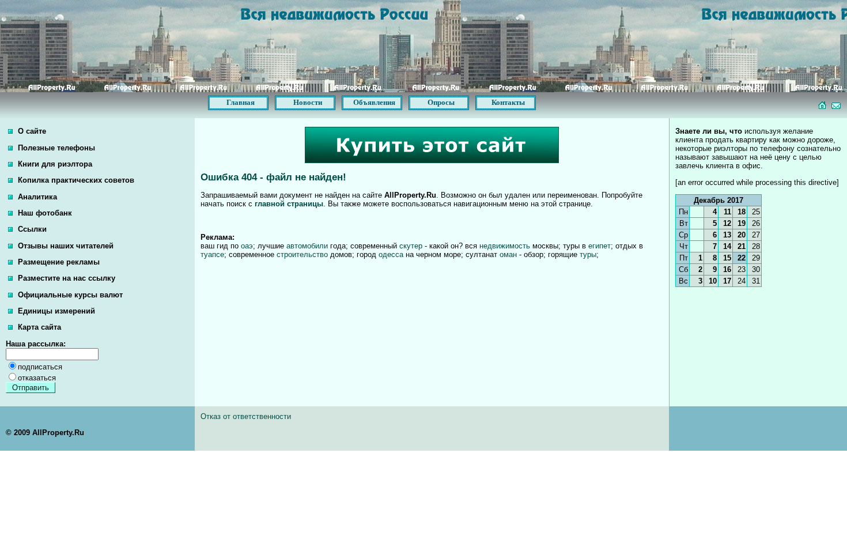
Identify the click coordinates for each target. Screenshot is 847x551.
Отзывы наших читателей (65, 245)
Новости (307, 102)
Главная (240, 102)
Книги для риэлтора (54, 164)
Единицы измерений (55, 311)
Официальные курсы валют (69, 294)
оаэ (247, 245)
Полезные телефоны (55, 148)
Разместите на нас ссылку (65, 278)
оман (508, 254)
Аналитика (36, 197)
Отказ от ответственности (246, 416)
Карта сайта (38, 327)
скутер (410, 245)
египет (599, 245)
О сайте (31, 131)
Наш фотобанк (44, 213)
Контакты (508, 102)
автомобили (307, 245)
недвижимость (504, 245)
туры (588, 254)
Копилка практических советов (75, 180)
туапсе (212, 254)
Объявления (374, 102)
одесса (391, 254)
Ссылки (31, 229)
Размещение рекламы (58, 262)
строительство (302, 254)
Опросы (441, 102)
